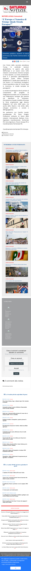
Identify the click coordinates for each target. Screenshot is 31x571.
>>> (18, 513)
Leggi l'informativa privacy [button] (8, 564)
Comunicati (18, 16)
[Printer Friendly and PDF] (24, 61)
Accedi (16, 373)
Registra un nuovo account (16, 363)
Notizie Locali (8, 16)
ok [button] (15, 568)
